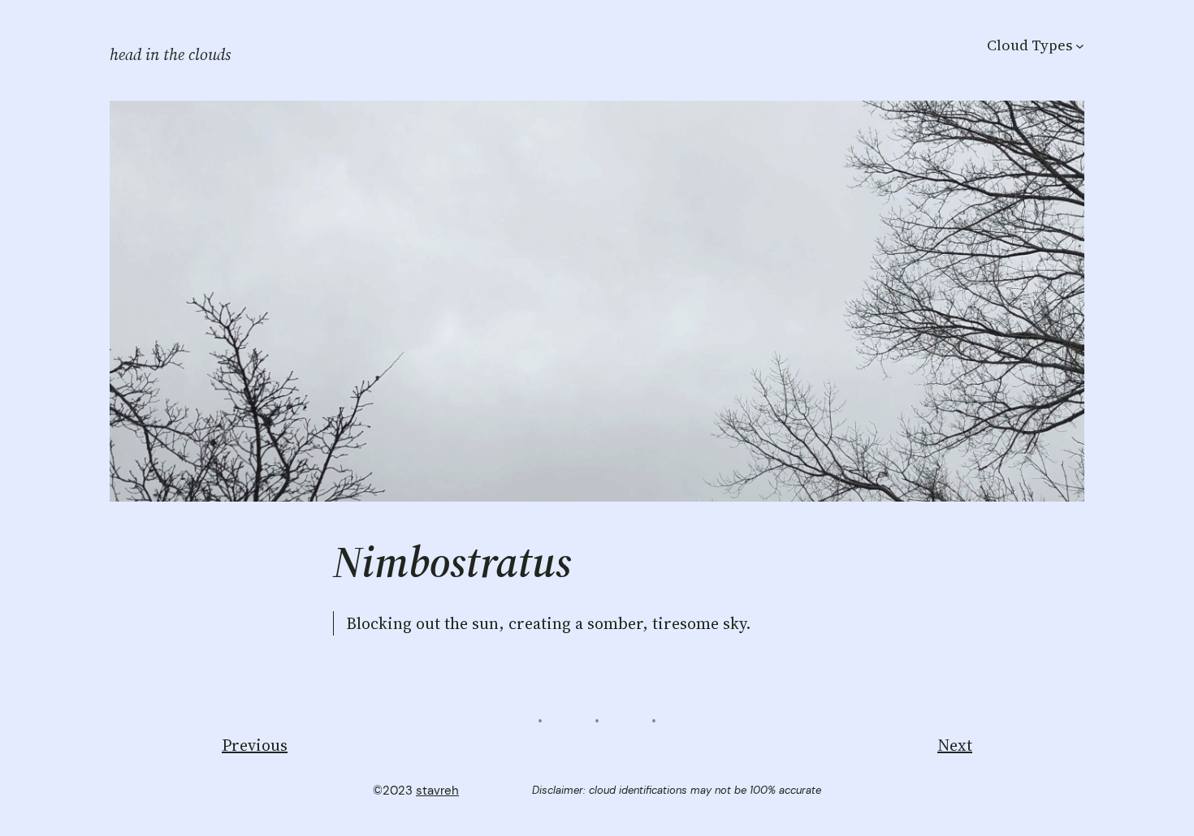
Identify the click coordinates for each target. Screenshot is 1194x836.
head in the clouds (170, 54)
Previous (255, 745)
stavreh (437, 790)
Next (954, 745)
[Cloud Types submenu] (1079, 45)
